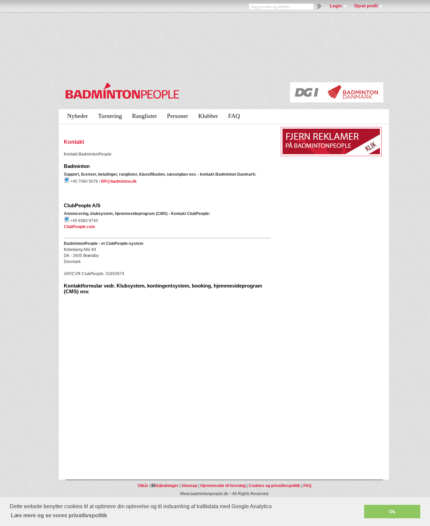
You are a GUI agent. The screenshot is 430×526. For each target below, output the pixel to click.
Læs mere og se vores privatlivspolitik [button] (59, 515)
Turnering (110, 116)
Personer (177, 116)
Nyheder (77, 116)
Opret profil (366, 5)
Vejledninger (166, 485)
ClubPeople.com (79, 226)
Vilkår (142, 485)
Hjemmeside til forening (223, 485)
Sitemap (189, 485)
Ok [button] (392, 511)
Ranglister (144, 116)
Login (336, 5)
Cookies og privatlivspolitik (274, 485)
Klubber (208, 116)
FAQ (234, 116)
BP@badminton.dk (119, 181)
